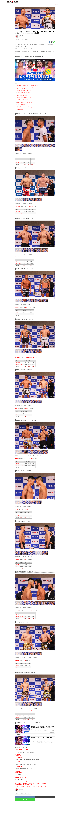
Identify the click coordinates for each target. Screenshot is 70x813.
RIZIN (20, 36)
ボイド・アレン (28, 256)
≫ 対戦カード (18, 755)
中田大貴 (26, 509)
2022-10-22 (21, 35)
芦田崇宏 (17, 509)
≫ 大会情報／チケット (19, 754)
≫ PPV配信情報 (18, 757)
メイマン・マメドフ (29, 610)
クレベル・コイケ (19, 162)
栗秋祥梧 (17, 660)
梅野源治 (17, 458)
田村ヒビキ (27, 408)
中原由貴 (17, 559)
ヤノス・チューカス (30, 206)
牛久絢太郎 (18, 160)
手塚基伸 (17, 610)
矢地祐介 (17, 256)
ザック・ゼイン (28, 307)
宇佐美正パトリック (30, 357)
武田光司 (17, 307)
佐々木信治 (17, 357)
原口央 (26, 559)
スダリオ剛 (17, 206)
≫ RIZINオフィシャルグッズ (21, 781)
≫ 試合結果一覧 (18, 772)
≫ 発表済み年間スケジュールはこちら (22, 749)
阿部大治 (17, 408)
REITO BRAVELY (18, 710)
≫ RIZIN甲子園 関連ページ (20, 777)
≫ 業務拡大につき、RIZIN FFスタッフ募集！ (24, 784)
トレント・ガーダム (29, 458)
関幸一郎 (30, 710)
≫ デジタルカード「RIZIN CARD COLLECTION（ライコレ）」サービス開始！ (31, 783)
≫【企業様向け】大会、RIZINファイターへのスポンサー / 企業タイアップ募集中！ (31, 786)
